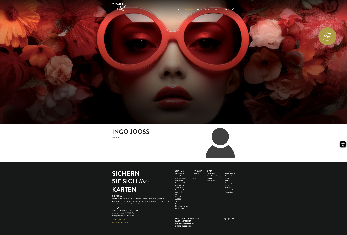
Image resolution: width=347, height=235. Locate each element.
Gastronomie (228, 176)
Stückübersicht (179, 173)
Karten (210, 171)
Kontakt (227, 178)
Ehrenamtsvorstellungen (182, 206)
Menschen (198, 171)
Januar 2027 (179, 187)
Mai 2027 (178, 197)
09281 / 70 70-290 (118, 219)
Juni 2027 (178, 199)
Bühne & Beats (179, 208)
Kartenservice (211, 173)
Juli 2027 (178, 201)
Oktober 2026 (179, 180)
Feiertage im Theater (181, 204)
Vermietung (228, 183)
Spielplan (179, 171)
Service (228, 171)
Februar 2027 (179, 190)
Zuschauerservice (230, 173)
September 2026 (180, 178)
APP (226, 194)
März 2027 (178, 192)
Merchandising (229, 192)
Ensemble (196, 173)
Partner (227, 185)
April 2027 (178, 194)
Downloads (228, 187)
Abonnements (211, 180)
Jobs (194, 178)
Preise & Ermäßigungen (214, 176)
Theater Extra (179, 176)
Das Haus (227, 180)
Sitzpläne (209, 178)
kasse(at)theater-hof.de (120, 222)
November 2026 (180, 183)
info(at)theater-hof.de (123, 203)
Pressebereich (229, 190)
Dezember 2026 (180, 185)
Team (195, 176)
